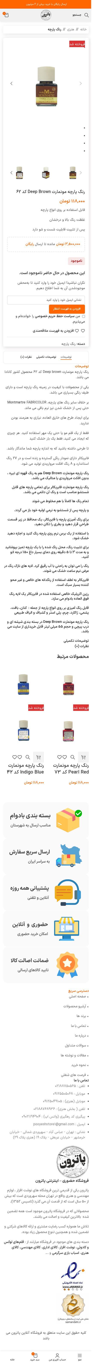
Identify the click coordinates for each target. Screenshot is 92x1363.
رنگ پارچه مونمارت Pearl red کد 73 (71, 769)
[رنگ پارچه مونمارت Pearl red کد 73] (68, 684)
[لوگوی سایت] (46, 14)
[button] (80, 83)
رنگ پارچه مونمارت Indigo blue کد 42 (25, 769)
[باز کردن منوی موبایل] (68, 15)
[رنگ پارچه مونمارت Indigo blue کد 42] (23, 684)
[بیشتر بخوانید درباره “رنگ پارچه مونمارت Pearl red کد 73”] (83, 757)
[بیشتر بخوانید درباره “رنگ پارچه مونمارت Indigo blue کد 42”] (38, 757)
